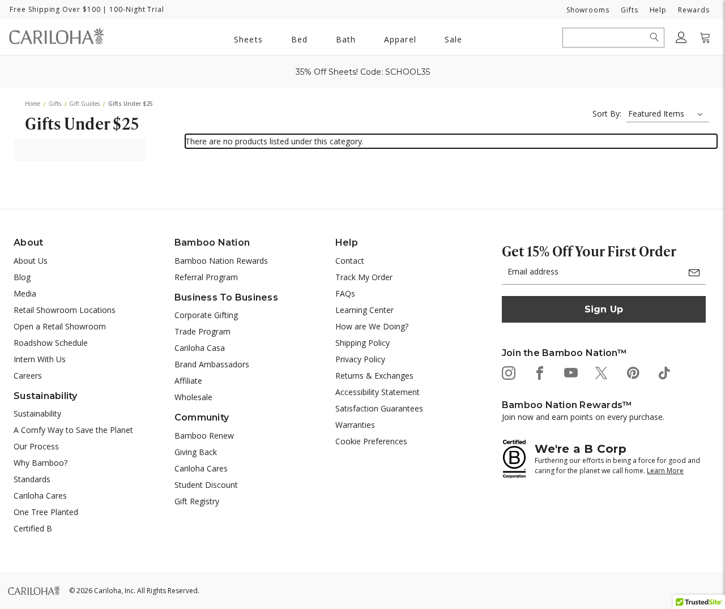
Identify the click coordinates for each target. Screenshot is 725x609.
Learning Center (364, 309)
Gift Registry (196, 501)
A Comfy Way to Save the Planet (73, 429)
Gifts (629, 10)
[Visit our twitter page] (601, 372)
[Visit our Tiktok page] (663, 372)
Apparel (400, 39)
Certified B (33, 528)
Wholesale (193, 397)
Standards (32, 479)
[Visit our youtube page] (570, 372)
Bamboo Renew (204, 435)
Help (658, 10)
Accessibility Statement (377, 392)
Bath (345, 39)
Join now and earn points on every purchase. (583, 416)
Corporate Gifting (206, 315)
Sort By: (606, 113)
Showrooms (587, 10)
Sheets (248, 39)
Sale (453, 39)
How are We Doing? (371, 326)
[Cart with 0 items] (705, 37)
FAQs (345, 293)
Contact (349, 260)
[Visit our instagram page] (508, 372)
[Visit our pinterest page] (632, 372)
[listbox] (667, 113)
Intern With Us (40, 359)
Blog (22, 277)
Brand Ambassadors (211, 364)
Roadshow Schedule (51, 342)
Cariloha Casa (199, 347)
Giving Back (195, 452)
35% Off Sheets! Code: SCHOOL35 (363, 72)
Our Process (36, 446)
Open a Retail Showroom (60, 326)
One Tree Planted (46, 512)
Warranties (355, 424)
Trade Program (202, 331)
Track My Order (364, 277)
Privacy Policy (360, 359)
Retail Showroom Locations (65, 309)
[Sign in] (681, 37)
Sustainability (37, 413)
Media (25, 293)
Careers (28, 375)
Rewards (693, 10)
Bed (299, 39)
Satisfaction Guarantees (379, 408)
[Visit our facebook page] (539, 372)
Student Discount (206, 484)
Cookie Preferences (371, 441)
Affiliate (188, 380)
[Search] (654, 37)
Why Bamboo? (40, 462)
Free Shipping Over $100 (55, 9)
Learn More (665, 470)
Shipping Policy (362, 342)
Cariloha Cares (40, 495)
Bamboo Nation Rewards (221, 260)
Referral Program (206, 277)
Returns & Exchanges (374, 375)
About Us (31, 260)
